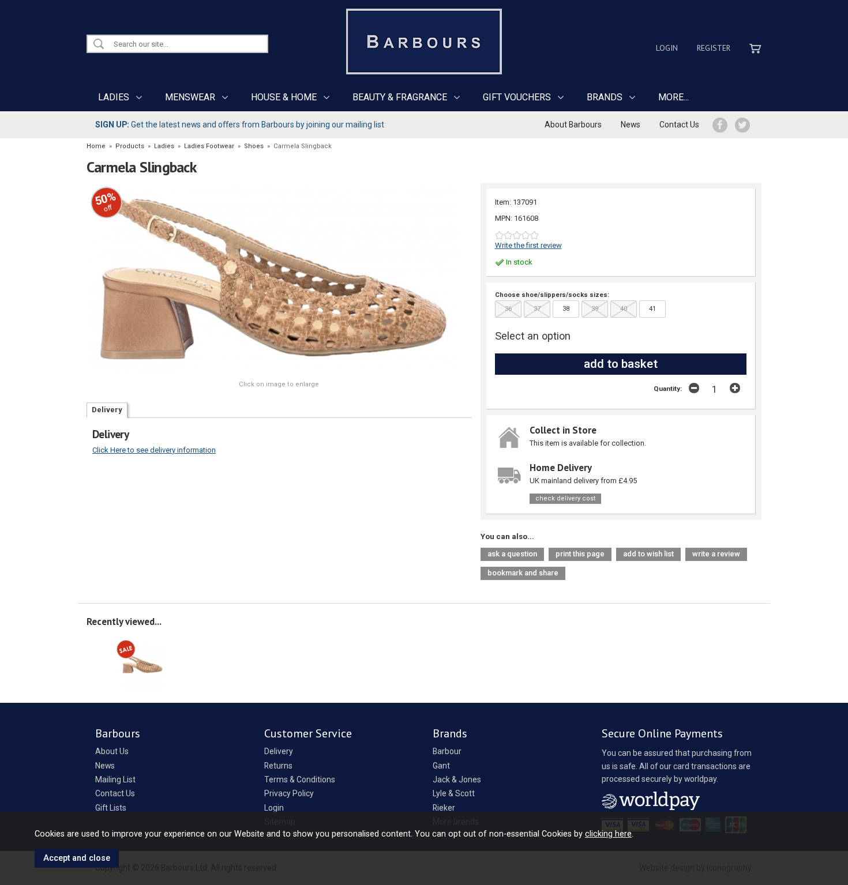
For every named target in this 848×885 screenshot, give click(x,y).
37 (537, 308)
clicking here (608, 833)
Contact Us (679, 124)
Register (713, 48)
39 (594, 308)
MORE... (673, 97)
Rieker (444, 807)
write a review (716, 553)
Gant (441, 765)
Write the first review (528, 245)
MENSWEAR (190, 97)
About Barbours (573, 124)
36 (508, 308)
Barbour (447, 751)
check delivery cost (565, 498)
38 (565, 308)
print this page (580, 553)
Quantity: (668, 389)
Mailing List (115, 779)
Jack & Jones (457, 779)
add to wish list (648, 553)
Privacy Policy (289, 793)
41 (652, 308)
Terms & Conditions (299, 779)
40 (623, 308)
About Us (112, 751)
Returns (278, 765)
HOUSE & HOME (284, 97)
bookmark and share (522, 572)
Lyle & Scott (454, 793)
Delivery (107, 409)
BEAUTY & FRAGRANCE (399, 97)
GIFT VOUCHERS (517, 97)
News (630, 124)
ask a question (512, 553)
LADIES (113, 97)
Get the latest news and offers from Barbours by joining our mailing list (239, 124)
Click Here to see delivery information (154, 450)
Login (667, 48)
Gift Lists (110, 807)
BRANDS (604, 97)
